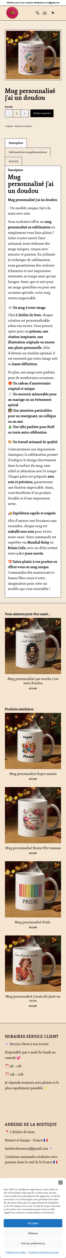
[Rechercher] (35, 13)
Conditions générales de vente (43, 1252)
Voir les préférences (33, 1243)
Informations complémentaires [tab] (28, 152)
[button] (60, 1182)
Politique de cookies (16, 1252)
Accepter (33, 1223)
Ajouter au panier (42, 113)
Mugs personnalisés (23, 126)
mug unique (39, 567)
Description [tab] (16, 143)
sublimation (41, 227)
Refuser (33, 1233)
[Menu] (45, 13)
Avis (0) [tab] (13, 161)
